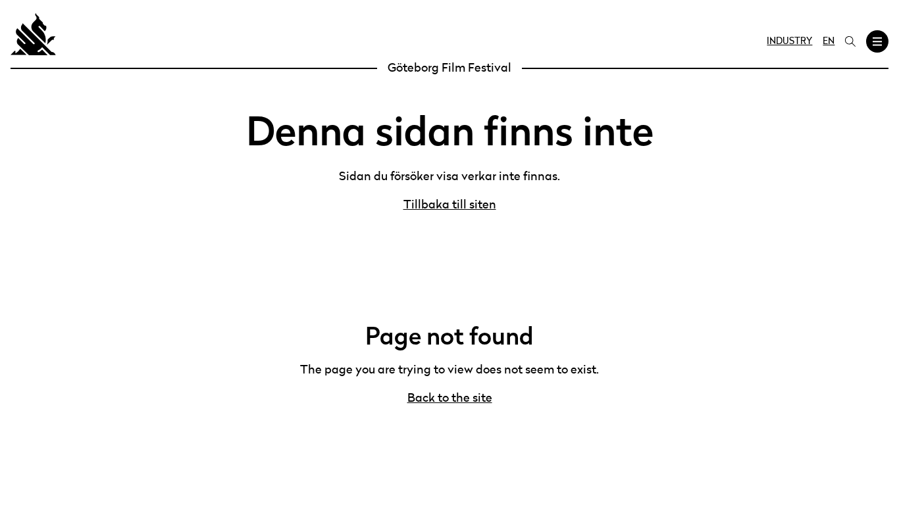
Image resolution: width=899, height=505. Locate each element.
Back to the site (449, 398)
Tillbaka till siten (449, 205)
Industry (789, 41)
